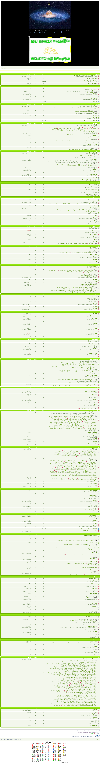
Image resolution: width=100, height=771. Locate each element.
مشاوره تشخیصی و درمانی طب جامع (81, 451)
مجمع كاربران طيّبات (94, 523)
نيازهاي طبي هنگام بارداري (79, 466)
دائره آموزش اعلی (97, 576)
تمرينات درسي (68, 252)
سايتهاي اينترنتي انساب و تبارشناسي (78, 379)
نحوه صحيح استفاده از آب (93, 542)
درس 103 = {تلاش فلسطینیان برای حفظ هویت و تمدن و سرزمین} (87, 693)
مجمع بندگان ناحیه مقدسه (93, 90)
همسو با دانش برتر (58, 642)
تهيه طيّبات (95, 517)
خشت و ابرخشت (77, 425)
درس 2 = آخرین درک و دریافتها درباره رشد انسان (90, 669)
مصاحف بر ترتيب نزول (84, 243)
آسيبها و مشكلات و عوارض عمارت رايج (77, 416)
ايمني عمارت (89, 424)
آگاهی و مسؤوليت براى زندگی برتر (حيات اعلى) (89, 658)
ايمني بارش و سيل (84, 424)
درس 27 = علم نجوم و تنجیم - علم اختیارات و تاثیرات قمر (88, 696)
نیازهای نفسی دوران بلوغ (70, 465)
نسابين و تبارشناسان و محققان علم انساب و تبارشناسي (65, 379)
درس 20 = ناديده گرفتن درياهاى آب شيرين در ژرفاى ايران (64, 695)
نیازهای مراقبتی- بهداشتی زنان (92, 466)
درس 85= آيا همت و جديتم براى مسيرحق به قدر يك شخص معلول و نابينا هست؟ (85, 667)
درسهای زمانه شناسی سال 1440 (61, 164)
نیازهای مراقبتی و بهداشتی (85, 465)
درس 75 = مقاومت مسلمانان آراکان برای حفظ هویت (89, 691)
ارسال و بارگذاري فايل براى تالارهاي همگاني (90, 80)
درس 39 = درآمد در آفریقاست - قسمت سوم (64, 683)
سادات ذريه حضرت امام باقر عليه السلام (91, 364)
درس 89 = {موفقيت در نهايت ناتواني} (61, 691)
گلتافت (67, 425)
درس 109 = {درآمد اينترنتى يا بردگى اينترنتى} (90, 686)
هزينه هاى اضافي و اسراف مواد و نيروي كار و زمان (55, 416)
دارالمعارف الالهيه (97, 182)
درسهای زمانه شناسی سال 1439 (92, 165)
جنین (71, 468)
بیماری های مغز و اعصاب (76, 471)
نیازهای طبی (58, 460)
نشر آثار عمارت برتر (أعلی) (92, 443)
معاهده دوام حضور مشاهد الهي (92, 137)
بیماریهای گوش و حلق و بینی (74, 461)
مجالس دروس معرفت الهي (89, 190)
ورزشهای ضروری (94, 621)
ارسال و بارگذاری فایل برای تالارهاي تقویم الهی (89, 120)
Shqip (54, 32)
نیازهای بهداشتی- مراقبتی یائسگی (92, 468)
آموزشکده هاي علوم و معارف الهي (91, 189)
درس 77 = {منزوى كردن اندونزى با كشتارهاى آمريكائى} (74, 703)
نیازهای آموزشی (78, 465)
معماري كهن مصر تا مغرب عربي (57, 419)
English (69, 32)
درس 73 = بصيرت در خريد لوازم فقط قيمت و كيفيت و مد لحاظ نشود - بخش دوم (85, 680)
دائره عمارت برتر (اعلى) (96, 410)
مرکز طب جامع (94, 448)
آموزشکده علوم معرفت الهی (92, 207)
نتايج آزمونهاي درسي (61, 252)
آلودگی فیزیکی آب (90, 563)
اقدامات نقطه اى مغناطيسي (71, 452)
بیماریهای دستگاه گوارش (78, 463)
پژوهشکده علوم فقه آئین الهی (92, 340)
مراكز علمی (95, 651)
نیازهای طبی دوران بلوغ (93, 465)
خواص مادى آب (91, 540)
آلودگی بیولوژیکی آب (77, 563)
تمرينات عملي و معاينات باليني (64, 478)
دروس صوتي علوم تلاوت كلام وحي (91, 271)
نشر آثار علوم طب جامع (93, 485)
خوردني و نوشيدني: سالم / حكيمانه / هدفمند (90, 530)
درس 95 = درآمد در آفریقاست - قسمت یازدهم (77, 685)
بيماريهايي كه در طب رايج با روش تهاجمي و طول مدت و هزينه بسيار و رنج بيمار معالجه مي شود (84, 475)
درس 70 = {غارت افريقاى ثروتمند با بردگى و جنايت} (89, 703)
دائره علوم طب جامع (96, 447)
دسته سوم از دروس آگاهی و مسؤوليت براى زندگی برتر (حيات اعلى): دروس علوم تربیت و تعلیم (83, 675)
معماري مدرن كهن (72, 421)
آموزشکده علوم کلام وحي (93, 230)
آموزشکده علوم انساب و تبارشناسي (91, 372)
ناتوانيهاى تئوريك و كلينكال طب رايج (91, 473)
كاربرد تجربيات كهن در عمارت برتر (92, 419)
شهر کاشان (59, 127)
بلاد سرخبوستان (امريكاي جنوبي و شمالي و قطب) (89, 131)
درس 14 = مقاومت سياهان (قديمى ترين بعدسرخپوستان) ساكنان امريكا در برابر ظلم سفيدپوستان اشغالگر (82, 700)
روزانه (92, 408)
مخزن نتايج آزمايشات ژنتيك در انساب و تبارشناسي (55, 385)
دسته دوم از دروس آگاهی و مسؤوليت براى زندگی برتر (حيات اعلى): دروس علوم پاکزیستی (62, 668)
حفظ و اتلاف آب (94, 552)
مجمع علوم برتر (94, 646)
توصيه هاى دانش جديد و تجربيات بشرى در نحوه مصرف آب (71, 544)
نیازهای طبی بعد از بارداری (92, 467)
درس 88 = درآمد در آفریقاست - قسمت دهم (90, 685)
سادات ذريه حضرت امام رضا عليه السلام (91, 365)
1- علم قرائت (72, 289)
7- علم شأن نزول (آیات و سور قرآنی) (65, 291)
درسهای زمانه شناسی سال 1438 (82, 165)
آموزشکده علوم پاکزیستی (93, 495)
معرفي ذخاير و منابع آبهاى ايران (92, 569)
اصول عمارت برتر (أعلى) (72, 418)
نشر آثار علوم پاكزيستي (93, 505)
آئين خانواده (95, 323)
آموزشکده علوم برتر (94, 643)
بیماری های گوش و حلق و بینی (85, 471)
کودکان (57, 470)
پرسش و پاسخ (3, 68)
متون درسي (86, 252)
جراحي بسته (56, 452)
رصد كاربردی (92, 395)
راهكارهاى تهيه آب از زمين (89, 574)
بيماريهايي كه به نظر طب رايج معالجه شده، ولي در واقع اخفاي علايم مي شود (60, 473)
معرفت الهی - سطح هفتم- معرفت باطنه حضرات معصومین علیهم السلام (64, 209)
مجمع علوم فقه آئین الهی (93, 345)
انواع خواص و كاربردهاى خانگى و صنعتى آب (81, 540)
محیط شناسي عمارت (93, 422)
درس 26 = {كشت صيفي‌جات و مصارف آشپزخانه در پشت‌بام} (88, 688)
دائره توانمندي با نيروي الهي (95, 614)
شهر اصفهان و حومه (66, 127)
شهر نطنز (50, 127)
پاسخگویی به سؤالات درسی (73, 478)
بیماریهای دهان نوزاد (72, 469)
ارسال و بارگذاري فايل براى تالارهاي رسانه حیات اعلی (88, 179)
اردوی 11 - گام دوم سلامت (92, 453)
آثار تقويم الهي (94, 117)
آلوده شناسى (94, 155)
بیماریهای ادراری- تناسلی (53, 471)
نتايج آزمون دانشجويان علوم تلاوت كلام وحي (90, 272)
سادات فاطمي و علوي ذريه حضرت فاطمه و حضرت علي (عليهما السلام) (68, 362)
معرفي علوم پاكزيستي (93, 490)
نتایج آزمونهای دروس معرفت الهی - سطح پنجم (62, 210)
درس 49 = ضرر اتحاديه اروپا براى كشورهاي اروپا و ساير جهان (72, 702)
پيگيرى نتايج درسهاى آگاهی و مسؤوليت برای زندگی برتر (70, 705)
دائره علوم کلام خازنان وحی (95, 294)
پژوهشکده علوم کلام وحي (93, 227)
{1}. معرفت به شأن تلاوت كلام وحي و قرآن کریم (81, 287)
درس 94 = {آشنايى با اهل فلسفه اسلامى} (72, 681)
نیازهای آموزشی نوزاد (62, 470)
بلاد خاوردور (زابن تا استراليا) (58, 130)
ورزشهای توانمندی (94, 618)
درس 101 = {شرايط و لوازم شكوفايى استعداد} (59, 681)
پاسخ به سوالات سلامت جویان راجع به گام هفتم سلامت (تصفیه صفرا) (87, 456)
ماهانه (85, 408)
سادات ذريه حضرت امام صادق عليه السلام (78, 364)
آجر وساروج (71, 425)
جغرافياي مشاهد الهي (96, 123)
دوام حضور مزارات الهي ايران (81, 140)
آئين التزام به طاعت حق (93, 320)
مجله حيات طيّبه (94, 156)
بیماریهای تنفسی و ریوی (86, 463)
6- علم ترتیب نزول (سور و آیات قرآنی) (76, 291)
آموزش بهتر (95, 598)
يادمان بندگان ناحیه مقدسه (90, 92)
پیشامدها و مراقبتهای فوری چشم (92, 461)
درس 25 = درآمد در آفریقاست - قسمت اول (90, 683)
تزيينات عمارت (89, 428)
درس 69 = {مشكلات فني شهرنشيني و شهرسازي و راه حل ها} (88, 697)
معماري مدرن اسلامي (79, 421)
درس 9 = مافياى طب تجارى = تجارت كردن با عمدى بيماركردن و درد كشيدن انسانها (71, 669)
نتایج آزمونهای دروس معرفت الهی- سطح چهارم (76, 210)
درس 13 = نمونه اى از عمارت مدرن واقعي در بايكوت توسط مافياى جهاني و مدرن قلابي (85, 695)
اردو (44, 32)
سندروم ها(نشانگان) (64, 472)
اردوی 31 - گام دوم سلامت (92, 455)
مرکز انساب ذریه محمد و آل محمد (91, 360)
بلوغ (55, 464)
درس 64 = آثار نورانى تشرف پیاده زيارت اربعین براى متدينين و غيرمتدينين (86, 666)
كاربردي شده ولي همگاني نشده (74, 642)
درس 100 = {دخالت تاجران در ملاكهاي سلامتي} (56, 674)
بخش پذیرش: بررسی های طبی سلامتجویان (79, 450)
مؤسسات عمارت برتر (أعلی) (92, 432)
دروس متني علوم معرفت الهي (80, 190)
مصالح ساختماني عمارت (67, 424)
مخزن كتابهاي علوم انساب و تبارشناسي (88, 385)
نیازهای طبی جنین (66, 468)
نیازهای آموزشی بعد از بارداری (72, 467)
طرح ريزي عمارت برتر (58, 421)
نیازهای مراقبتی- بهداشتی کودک (55, 472)
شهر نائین (90, 128)
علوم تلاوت (77, 289)
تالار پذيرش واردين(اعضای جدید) (92, 78)
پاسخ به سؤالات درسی (75, 252)
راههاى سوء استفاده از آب (93, 549)
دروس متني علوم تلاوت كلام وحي (53, 270)
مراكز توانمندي (94, 636)
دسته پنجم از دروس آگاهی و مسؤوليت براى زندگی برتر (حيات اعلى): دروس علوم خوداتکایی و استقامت (69, 686)
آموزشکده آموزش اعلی (93, 583)
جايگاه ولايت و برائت (94, 124)
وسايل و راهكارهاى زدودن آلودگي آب (91, 564)
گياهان (76, 428)
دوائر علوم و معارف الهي (93, 184)
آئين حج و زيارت (94, 328)
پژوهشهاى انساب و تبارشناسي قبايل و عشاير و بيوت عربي (88, 371)
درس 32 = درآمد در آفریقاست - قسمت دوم (77, 683)
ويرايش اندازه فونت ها (2, 66)
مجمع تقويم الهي (94, 109)
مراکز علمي (95, 239)
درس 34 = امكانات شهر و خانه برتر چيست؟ (74, 696)
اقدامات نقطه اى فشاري (80, 452)
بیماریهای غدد (87, 462)
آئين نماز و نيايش (94, 318)
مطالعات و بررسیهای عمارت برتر (88, 416)
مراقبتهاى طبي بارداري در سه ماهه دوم (57, 466)
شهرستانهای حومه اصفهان (73, 127)
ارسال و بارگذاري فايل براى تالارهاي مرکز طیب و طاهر (88, 528)
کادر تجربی (95, 450)
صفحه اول (96, 66)
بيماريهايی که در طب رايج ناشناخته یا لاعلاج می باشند (78, 473)
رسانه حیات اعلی (97, 151)
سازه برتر (51, 418)
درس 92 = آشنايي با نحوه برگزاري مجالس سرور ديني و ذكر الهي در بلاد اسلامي (63, 667)
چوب (88, 425)
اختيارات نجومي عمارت (72, 422)
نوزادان (95, 469)
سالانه (82, 408)
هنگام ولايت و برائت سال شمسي (92, 108)
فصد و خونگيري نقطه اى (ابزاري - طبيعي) (90, 452)
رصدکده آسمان (94, 394)
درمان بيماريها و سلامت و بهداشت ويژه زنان (63, 464)
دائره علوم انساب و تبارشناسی (95, 359)
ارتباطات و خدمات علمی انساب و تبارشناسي (90, 380)
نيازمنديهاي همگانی (97, 74)
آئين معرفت (95, 313)
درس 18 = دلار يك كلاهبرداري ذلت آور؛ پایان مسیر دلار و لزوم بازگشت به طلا (70, 682)
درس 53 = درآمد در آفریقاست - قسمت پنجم (77, 684)
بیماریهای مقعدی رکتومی (62, 463)
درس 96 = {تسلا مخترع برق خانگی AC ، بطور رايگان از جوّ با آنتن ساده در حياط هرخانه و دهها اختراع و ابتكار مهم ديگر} (80, 692)
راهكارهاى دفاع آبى (94, 555)
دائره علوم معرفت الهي (96, 197)
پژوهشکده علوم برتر (94, 641)
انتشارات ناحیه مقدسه (93, 98)
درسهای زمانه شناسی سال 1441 (71, 164)
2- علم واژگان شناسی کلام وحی (65, 289)
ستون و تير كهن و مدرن (93, 425)
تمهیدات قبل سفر (71, 149)
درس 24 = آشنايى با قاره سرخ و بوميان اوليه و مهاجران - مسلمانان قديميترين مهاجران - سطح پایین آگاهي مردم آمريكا (81, 677)
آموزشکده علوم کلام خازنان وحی (92, 298)
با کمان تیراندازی (86, 620)
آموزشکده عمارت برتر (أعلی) (92, 429)
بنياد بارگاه (91, 434)
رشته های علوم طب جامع (89, 460)
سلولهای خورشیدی (80, 427)
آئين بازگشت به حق (94, 333)
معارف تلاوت (91, 287)
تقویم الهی (98, 104)
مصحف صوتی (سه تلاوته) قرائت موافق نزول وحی (89, 291)
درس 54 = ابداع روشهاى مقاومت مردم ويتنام (58, 690)
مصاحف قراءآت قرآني (69, 243)
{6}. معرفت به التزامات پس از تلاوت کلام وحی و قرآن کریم (88, 289)
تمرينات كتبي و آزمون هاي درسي (54, 478)
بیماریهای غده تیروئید (65, 462)
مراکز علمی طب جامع (93, 480)
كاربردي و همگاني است (65, 642)
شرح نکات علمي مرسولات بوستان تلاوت (72, 271)
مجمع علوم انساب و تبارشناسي (92, 375)
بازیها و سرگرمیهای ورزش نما (92, 626)
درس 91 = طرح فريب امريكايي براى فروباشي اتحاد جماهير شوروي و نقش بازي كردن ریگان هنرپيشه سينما (82, 704)
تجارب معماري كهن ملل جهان (82, 419)
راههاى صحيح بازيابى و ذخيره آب (60, 554)
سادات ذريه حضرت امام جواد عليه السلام (78, 365)
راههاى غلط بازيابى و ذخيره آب (71, 554)
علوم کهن (52, 642)
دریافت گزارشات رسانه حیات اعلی (91, 177)
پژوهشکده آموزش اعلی (93, 580)
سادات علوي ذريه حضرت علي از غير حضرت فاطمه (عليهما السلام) (60, 366)
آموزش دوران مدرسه (93, 595)
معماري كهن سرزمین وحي (72, 419)
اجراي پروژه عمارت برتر (60, 428)
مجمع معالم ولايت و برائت (93, 132)
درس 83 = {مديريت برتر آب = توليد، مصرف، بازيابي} (89, 698)
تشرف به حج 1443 (77, 149)
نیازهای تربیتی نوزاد (69, 470)
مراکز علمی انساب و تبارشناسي (92, 377)
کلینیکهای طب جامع (89, 450)
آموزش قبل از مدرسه (93, 593)
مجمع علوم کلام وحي (93, 234)
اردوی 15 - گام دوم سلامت (58, 453)
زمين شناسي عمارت (86, 422)
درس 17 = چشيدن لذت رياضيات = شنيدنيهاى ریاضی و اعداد (88, 676)
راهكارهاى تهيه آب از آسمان (72, 574)
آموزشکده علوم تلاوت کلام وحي (92, 268)
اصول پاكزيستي (56, 418)
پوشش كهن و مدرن (62, 425)
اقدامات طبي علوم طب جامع (71, 451)
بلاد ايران (95, 127)
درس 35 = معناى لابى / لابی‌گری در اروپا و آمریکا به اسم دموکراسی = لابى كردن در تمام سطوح (67, 701)
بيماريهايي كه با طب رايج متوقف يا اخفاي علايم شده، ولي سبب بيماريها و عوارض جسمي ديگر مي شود (83, 474)
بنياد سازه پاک (86, 434)
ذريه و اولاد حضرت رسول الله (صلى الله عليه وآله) (86, 362)
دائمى (78, 408)
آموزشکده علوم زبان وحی (93, 249)
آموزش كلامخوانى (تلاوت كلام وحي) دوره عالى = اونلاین (85, 270)
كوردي (40, 32)
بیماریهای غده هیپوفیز (80, 462)
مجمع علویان (95, 712)
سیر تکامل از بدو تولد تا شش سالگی (91, 470)
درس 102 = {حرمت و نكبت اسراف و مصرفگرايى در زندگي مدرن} (60, 685)
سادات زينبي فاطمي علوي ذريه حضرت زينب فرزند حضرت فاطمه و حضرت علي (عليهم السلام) (83, 366)
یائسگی (65, 467)
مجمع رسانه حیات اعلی (93, 166)
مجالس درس (81, 252)
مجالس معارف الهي (91, 713)
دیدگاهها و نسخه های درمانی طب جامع (79, 460)
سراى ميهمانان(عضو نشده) (92, 83)
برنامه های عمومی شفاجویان (58, 450)
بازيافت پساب (52, 427)
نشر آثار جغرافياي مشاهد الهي (92, 144)
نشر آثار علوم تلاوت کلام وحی (92, 281)
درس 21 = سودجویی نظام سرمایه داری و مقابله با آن (60, 700)
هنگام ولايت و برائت (94, 105)
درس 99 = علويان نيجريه (93, 668)
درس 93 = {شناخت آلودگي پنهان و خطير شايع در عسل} (71, 674)
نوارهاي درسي (81, 478)
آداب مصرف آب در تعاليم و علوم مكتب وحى (87, 544)
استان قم (73, 128)
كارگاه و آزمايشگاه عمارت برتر (69, 428)
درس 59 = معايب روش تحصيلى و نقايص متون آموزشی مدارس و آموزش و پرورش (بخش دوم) (84, 679)
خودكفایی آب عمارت (67, 427)
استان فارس (90, 127)
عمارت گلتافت (94, 418)
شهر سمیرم (94, 128)
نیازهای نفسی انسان (93, 464)
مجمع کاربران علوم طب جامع (92, 483)
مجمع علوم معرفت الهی (93, 215)
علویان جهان (95, 709)
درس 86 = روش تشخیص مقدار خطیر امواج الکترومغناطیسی (88, 674)
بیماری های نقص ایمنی (93, 471)
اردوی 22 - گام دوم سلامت (75, 454)
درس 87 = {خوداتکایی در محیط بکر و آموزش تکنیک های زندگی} (88, 681)
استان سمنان (55, 128)
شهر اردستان (85, 128)
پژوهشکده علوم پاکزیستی (93, 492)
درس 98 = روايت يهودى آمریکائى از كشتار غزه (61, 704)
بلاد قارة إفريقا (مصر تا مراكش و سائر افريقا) (78, 130)
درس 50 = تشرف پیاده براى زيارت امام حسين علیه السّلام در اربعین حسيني (65, 664)
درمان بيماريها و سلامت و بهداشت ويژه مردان (83, 464)
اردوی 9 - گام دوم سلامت (75, 453)
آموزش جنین (95, 585)
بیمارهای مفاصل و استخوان (53, 463)
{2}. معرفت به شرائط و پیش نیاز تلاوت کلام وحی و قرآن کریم (65, 287)
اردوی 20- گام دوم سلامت (84, 454)
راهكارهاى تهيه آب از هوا (81, 574)
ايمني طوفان (73, 424)
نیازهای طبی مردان (73, 464)
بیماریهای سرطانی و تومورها (72, 472)
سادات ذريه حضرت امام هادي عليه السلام (65, 365)
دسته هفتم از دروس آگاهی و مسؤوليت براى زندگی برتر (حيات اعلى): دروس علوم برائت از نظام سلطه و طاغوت (68, 699)
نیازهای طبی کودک (51, 470)
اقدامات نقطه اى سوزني (62, 452)
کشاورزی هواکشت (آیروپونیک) (89, 509)
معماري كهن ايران (65, 419)
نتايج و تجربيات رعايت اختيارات (63, 422)
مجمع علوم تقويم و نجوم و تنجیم (92, 396)
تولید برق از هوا (74, 427)
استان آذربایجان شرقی (62, 128)
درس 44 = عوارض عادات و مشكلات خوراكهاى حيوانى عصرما (88, 671)
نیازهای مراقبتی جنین (59, 468)
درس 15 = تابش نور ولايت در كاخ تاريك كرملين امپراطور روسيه (88, 662)
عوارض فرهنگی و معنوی (67, 416)
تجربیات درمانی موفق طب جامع (92, 451)
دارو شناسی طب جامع (54, 475)
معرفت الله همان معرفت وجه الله (91, 199)
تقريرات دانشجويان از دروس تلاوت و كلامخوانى (87, 275)
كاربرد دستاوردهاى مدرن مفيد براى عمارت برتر (90, 421)
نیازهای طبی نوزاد (90, 469)
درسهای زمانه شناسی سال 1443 (92, 164)
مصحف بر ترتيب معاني (77, 243)
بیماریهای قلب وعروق (93, 463)
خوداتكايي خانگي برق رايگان (57, 705)
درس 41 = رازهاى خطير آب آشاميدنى (62, 696)
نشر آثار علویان (94, 722)
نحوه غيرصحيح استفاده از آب (92, 545)
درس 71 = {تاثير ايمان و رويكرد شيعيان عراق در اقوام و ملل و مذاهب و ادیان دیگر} (65, 666)
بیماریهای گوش (62, 461)
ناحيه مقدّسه (98, 86)
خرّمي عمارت (83, 428)
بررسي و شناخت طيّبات (93, 515)
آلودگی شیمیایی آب (83, 563)
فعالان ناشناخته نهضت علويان (79, 155)
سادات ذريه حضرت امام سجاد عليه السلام (63, 363)
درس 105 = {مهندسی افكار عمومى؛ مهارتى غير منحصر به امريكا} (87, 705)
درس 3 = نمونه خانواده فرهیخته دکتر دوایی (64, 675)
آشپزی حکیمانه (63, 479)
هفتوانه (89, 408)
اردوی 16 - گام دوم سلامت (92, 454)
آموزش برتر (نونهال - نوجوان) (90, 597)
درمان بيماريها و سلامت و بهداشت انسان (67, 460)
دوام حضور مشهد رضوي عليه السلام (91, 140)
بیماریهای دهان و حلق (56, 461)
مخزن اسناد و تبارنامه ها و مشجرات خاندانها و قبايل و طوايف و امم (72, 385)
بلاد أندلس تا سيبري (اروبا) (67, 130)
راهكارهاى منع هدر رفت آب (80, 554)
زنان (64, 465)
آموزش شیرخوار (94, 588)
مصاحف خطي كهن (61, 243)
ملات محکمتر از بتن (53, 424)
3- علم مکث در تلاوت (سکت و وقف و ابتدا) (90, 290)
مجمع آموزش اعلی (94, 603)
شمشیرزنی (76, 620)
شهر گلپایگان (55, 127)
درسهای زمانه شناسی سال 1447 (71, 165)
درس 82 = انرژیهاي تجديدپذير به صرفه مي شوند (74, 691)
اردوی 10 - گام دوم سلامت (67, 453)
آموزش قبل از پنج (94, 590)
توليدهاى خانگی (94, 510)
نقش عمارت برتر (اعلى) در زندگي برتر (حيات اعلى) (84, 418)
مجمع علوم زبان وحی (93, 254)
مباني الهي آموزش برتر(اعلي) (92, 578)
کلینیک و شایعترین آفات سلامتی (68, 450)
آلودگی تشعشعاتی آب (69, 563)
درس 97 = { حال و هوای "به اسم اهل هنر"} (90, 699)
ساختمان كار (94, 424)
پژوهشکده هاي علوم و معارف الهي (91, 186)
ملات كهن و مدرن (60, 424)
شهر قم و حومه (69, 128)
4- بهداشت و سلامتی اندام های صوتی (91, 292)
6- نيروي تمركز (76, 292)
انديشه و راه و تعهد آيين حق (63, 418)
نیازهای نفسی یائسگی (52, 467)
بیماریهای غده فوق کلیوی (58, 462)
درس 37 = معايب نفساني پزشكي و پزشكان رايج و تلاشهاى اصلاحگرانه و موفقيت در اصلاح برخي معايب (62, 670)
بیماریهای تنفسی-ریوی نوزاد (64, 469)
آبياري (79, 428)
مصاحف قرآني (91, 243)
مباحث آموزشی (69, 479)
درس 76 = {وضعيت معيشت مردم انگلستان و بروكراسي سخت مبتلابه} (69, 697)
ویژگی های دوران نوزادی (82, 470)
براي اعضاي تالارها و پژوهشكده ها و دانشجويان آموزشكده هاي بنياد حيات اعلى (84, 75)
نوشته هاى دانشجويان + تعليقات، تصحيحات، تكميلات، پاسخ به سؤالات (84, 111)
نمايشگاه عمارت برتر (52, 428)
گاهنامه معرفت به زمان (93, 159)
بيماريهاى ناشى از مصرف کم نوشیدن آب (75, 547)
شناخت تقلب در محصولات (87, 155)
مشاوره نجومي (94, 401)
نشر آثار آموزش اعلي (93, 611)
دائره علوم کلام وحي (96, 226)
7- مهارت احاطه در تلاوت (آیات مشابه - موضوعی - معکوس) (64, 292)
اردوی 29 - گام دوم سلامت (57, 454)
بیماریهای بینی (67, 461)
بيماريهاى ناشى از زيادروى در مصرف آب (87, 547)
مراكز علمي (95, 171)
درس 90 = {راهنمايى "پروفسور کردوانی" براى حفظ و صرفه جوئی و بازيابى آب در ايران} (69, 698)
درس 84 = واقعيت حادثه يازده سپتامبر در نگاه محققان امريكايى (56, 703)
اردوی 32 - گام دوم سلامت (84, 455)
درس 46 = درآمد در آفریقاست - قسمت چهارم (90, 684)
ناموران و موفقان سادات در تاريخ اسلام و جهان (77, 367)
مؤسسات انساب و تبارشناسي (89, 379)
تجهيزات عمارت (94, 428)
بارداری (86, 466)
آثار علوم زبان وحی (94, 261)
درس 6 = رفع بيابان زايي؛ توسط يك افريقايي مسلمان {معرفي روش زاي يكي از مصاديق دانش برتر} (83, 694)
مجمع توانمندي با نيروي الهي (92, 631)
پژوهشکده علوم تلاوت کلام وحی (92, 266)
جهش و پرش (71, 620)
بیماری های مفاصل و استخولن (92, 472)
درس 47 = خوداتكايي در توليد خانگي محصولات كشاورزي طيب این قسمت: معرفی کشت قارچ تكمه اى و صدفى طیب (81, 690)
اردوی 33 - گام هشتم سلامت (75, 455)
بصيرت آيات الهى (91, 219)
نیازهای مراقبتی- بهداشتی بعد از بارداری (82, 467)
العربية (31, 32)
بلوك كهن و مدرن (83, 425)
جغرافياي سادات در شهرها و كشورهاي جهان (90, 367)
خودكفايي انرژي (94, 427)
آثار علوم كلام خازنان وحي (93, 308)
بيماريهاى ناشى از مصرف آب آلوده (91, 548)
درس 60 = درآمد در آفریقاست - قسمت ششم (63, 684)
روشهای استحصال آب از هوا (59, 427)
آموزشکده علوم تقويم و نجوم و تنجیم (91, 391)
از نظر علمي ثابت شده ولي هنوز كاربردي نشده (86, 642)
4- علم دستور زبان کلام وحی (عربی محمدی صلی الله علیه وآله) (75, 290)
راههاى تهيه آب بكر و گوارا (93, 572)
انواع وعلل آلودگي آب (93, 561)
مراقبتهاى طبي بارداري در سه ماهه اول (69, 466)
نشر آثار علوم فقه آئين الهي (92, 353)
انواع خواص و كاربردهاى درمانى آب (69, 540)
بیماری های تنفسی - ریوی (61, 471)
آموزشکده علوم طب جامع (93, 477)
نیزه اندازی (81, 620)
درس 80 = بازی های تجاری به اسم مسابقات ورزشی (66, 680)
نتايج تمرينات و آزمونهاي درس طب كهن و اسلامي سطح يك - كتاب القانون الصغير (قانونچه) (84, 479)
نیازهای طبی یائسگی (59, 467)
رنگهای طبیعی (56, 425)
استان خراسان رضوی (79, 128)
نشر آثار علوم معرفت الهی (93, 222)
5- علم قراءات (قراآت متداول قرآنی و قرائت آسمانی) (58, 290)
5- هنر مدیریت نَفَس (82, 292)
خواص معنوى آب (60, 540)
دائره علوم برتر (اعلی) (96, 639)
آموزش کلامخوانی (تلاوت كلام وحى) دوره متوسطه (89, 284)
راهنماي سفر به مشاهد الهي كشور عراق (87, 149)
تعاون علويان (95, 717)
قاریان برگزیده (92, 283)
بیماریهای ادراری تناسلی (70, 463)
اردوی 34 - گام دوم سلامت (65, 455)
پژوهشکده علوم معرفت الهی (92, 212)
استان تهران (80, 127)
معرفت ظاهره (95, 201)
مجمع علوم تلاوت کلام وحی (92, 273)
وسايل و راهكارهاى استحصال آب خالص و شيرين (89, 567)
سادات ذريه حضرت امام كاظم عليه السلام (65, 364)
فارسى (35, 32)
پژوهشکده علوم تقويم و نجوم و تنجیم (91, 388)
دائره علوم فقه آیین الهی (96, 339)
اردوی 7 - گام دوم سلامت (84, 453)
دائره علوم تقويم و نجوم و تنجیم (94, 387)
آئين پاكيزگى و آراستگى (93, 315)
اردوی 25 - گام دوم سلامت (66, 454)
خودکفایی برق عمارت (87, 427)
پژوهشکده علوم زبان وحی (93, 247)
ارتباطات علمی (94, 93)
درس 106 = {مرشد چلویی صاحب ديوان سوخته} (82, 668)
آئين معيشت (95, 325)
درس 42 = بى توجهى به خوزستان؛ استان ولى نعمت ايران (88, 702)
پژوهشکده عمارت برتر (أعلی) (92, 411)
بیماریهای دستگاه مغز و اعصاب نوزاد (81, 469)
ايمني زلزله (78, 424)
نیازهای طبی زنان (60, 465)
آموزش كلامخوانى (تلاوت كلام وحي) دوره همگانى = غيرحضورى (68, 270)
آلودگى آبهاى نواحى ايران (93, 558)
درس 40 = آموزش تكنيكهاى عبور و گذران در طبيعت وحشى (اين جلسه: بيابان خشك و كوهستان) (83, 689)
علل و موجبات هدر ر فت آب (89, 554)
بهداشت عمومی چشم (83, 461)
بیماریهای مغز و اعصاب (93, 462)
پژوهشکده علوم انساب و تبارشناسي (91, 368)
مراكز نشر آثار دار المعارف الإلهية (91, 194)
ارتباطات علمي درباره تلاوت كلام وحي (91, 276)
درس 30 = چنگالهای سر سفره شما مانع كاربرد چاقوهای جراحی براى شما (86, 670)
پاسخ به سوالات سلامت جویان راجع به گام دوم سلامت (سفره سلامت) (67, 456)
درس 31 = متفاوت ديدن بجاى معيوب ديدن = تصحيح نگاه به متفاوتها (87, 678)
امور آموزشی (91, 478)
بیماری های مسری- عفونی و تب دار (82, 472)
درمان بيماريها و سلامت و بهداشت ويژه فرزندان (79, 468)
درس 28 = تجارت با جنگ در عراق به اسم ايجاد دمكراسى (89, 701)
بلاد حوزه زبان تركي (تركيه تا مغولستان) (91, 130)
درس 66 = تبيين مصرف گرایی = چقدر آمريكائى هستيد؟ (62, 679)
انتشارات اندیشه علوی (93, 725)
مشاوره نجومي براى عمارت (53, 422)
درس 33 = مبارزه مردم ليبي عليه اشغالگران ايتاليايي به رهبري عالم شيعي (69, 688)
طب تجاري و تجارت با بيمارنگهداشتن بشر (64, 475)
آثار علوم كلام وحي (94, 241)
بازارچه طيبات (95, 520)
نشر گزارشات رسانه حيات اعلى (92, 152)
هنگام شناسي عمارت (79, 422)
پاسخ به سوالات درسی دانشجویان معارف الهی (90, 211)
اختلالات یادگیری (69, 471)
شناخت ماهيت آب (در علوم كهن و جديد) (90, 535)
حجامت (59, 451)
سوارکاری (91, 620)
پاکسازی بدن (63, 451)
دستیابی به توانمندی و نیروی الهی (91, 616)
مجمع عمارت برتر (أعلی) (93, 438)
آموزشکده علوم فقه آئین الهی (92, 343)
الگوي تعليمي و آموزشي (82, 271)
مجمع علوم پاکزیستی (93, 497)
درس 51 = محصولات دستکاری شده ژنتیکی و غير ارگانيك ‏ (71, 671)
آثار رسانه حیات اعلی (93, 174)
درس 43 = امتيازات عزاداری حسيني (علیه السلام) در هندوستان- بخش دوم (86, 664)
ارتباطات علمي (94, 112)
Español (59, 32)
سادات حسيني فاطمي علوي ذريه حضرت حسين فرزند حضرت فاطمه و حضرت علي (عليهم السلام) (83, 363)
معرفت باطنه (95, 205)
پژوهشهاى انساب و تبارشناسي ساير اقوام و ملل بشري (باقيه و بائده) (70, 371)
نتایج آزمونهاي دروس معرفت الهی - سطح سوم (90, 210)
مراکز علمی (95, 259)
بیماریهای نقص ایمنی (52, 460)
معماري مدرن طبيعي (65, 421)
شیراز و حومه (85, 127)
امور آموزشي (52, 210)
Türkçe (49, 32)
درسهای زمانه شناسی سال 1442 (82, 164)
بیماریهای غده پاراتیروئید (73, 462)
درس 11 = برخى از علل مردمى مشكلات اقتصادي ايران (89, 682)
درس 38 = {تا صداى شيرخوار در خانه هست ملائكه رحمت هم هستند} (68, 678)
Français (64, 32)
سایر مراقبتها (75, 470)
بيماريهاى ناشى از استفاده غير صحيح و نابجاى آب (62, 547)
